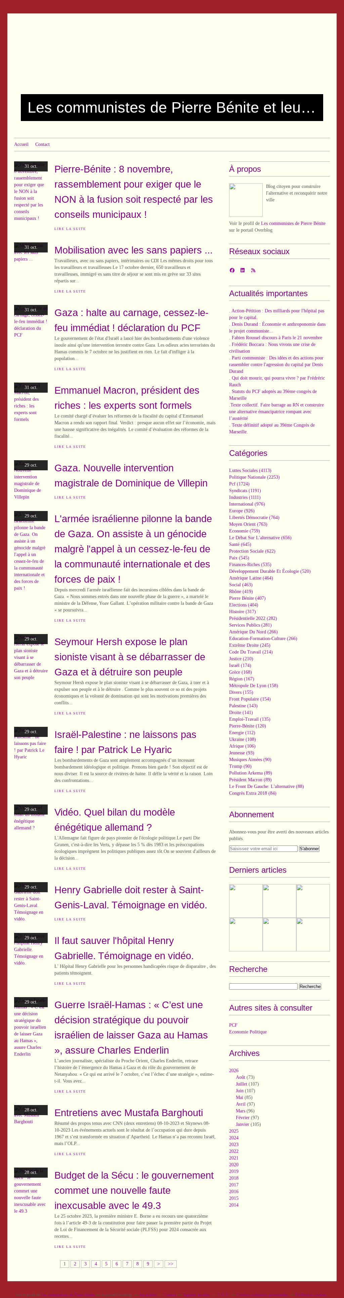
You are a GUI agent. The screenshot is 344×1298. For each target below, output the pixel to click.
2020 (234, 1164)
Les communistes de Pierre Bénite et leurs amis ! (172, 107)
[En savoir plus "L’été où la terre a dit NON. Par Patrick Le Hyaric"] (246, 934)
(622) (252, 551)
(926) (242, 510)
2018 (234, 1178)
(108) (242, 739)
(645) (240, 544)
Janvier (242, 1124)
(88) (266, 786)
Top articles (148, 1294)
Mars (240, 1110)
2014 (234, 1205)
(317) (242, 611)
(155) (241, 692)
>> (170, 1263)
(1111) (245, 497)
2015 (234, 1198)
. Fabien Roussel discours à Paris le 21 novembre (275, 337)
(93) (241, 752)
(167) (241, 678)
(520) (270, 571)
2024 (234, 1137)
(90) (250, 759)
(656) (260, 537)
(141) (241, 712)
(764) (254, 517)
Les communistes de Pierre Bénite (293, 223)
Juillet (241, 1084)
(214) (251, 652)
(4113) (250, 470)
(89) (250, 773)
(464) (251, 578)
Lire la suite (70, 229)
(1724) (239, 483)
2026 (234, 1070)
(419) (241, 591)
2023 (234, 1144)
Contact (42, 144)
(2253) (254, 477)
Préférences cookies (311, 1294)
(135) (249, 719)
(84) (252, 793)
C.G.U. (223, 1294)
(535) (250, 564)
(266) (253, 631)
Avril (241, 1104)
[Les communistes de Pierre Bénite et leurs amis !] (246, 200)
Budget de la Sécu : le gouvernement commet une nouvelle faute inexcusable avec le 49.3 (134, 1190)
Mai (239, 1097)
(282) (253, 618)
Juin (240, 1090)
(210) (241, 658)
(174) (240, 665)
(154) (250, 699)
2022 (234, 1151)
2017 (234, 1184)
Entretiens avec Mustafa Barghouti (128, 1112)
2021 (234, 1158)
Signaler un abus (197, 1294)
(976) (247, 504)
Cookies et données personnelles (262, 1294)
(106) (242, 746)
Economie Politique (248, 1031)
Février (243, 1117)
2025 (234, 1131)
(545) (239, 557)
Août (240, 1077)
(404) (243, 604)
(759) (244, 531)
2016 (234, 1191)
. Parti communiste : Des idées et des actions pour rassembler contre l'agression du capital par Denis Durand (276, 364)
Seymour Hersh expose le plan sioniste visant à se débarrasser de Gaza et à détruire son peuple (129, 656)
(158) (253, 685)
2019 (234, 1171)
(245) (249, 645)
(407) (247, 598)
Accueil (21, 144)
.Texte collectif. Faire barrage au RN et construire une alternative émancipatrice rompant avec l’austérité (276, 411)
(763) (248, 524)
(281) (250, 625)
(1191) (245, 490)
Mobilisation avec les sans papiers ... (133, 249)
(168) (240, 672)
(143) (243, 705)
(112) (242, 732)
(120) (247, 726)
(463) (241, 584)
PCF (233, 1025)
